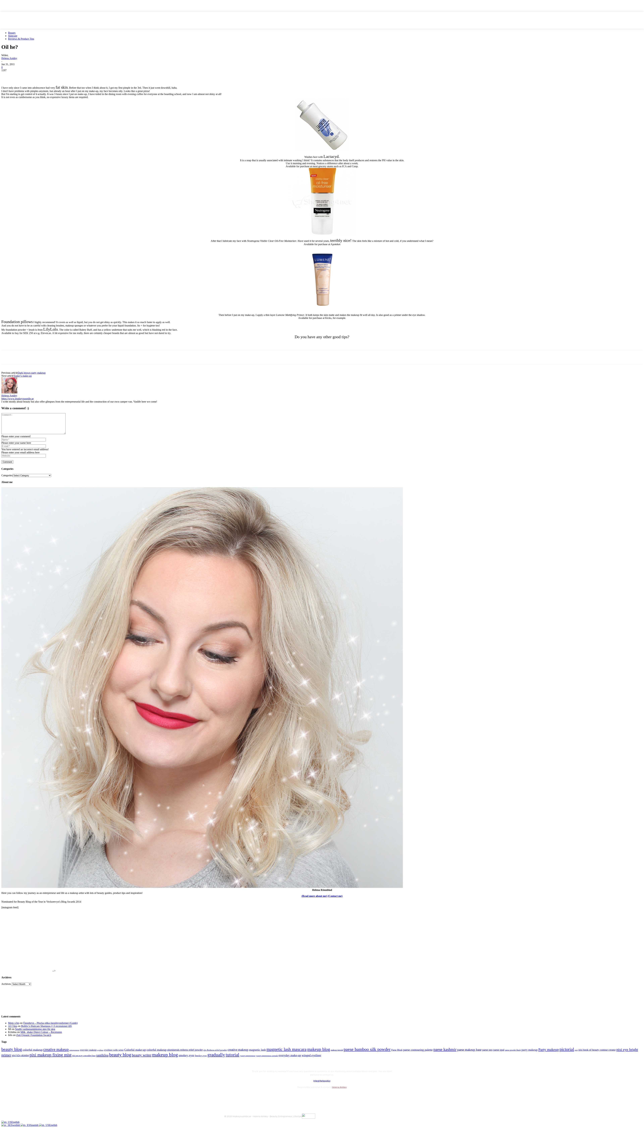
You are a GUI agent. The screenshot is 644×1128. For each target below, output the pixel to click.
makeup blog (318, 1049)
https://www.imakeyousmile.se (17, 398)
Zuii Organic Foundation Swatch (33, 1035)
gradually (216, 1054)
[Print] (55, 75)
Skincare (12, 35)
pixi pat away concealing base (84, 1055)
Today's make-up (23, 375)
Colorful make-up (135, 1049)
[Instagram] (236, 1095)
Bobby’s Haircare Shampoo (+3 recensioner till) (46, 1026)
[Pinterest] (31, 75)
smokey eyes (186, 1055)
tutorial (232, 1054)
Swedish (16, 1125)
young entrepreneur (247, 1056)
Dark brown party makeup (32, 372)
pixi (576, 1050)
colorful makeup (33, 1049)
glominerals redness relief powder (185, 1049)
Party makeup (548, 1050)
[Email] (43, 75)
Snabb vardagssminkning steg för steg (35, 1029)
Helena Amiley (9, 58)
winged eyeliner (311, 1055)
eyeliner (100, 1050)
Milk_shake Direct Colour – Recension (41, 1032)
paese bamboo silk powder (367, 1049)
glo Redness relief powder (215, 1050)
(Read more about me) (314, 896)
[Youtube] (263, 1095)
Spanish (34, 1125)
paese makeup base (469, 1049)
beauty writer (141, 1055)
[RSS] (254, 1095)
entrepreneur (74, 1050)
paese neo (487, 1049)
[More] (67, 75)
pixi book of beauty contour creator (597, 1049)
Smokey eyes (201, 1055)
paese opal (498, 1049)
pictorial (566, 1049)
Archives (6, 984)
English (15, 1122)
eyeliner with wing (114, 1050)
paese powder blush (513, 1050)
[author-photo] (9, 392)
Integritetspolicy (321, 1081)
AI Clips (12, 1026)
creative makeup (56, 1049)
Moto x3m (13, 1023)
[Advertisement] (40, 344)
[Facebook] (6, 75)
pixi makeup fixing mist (50, 1054)
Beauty (12, 32)
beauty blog (11, 1049)
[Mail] (245, 1095)
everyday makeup (88, 1050)
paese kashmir (445, 1049)
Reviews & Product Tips (21, 38)
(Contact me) (335, 896)
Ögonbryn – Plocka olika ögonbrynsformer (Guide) (50, 1023)
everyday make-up (290, 1055)
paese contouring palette (418, 1049)
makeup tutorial (337, 1050)
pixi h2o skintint (20, 1055)
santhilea (102, 1055)
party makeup (529, 1049)
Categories (7, 475)
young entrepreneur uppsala (267, 1056)
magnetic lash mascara (286, 1049)
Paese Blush (396, 1050)
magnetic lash (257, 1049)
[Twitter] (18, 75)
